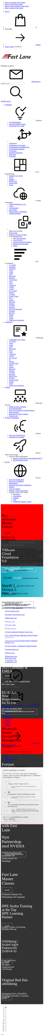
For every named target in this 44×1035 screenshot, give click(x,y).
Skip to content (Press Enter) (14, 8)
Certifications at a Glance (17, 339)
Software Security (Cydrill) (18, 235)
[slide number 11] (6, 1025)
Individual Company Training (18, 414)
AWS (11, 274)
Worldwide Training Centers (22, 502)
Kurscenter (12, 154)
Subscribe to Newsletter (16, 437)
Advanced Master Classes (17, 124)
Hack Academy (14, 412)
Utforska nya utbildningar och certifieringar (19, 568)
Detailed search (6, 101)
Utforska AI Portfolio (12, 640)
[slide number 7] (6, 1018)
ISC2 (10, 298)
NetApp (11, 304)
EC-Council (13, 291)
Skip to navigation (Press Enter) (15, 2)
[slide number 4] (6, 1012)
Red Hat (11, 313)
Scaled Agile (13, 183)
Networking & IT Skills (16, 126)
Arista (11, 271)
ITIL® (11, 177)
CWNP (11, 287)
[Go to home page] (16, 64)
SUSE (11, 316)
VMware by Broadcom (16, 320)
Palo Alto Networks (15, 309)
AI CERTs (12, 265)
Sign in (7, 11)
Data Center (13, 210)
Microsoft (12, 302)
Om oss (7, 462)
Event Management (15, 408)
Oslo (14, 500)
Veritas (11, 318)
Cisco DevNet (17, 240)
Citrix (11, 283)
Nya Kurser (13, 151)
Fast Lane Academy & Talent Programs (21, 410)
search (3, 83)
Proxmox (12, 311)
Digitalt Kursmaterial (16, 153)
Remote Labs (13, 416)
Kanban (11, 179)
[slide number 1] (6, 1007)
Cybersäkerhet (13, 208)
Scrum (11, 185)
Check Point (13, 280)
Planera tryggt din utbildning (14, 783)
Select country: (10, 47)
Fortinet (11, 293)
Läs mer (7, 533)
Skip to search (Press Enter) (14, 4)
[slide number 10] (6, 1023)
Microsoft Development (20, 244)
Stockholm (16, 494)
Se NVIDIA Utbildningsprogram (14, 854)
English (38, 45)
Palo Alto (12, 374)
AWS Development (19, 238)
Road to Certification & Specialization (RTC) (27, 458)
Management (13, 483)
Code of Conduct (14, 489)
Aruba (11, 272)
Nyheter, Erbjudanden (12, 418)
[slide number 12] (6, 1027)
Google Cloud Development (22, 242)
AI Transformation (15, 122)
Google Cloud (13, 296)
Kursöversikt (13, 233)
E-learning (12, 156)
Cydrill (11, 289)
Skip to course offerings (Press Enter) (17, 6)
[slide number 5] (6, 1014)
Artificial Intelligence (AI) (17, 204)
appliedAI (12, 269)
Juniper (11, 300)
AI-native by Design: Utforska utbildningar (18, 604)
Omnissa (12, 307)
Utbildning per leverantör (17, 145)
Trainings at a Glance (16, 176)
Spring (15, 246)
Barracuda (12, 276)
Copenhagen (17, 496)
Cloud (11, 206)
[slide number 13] (6, 1029)
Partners (11, 487)
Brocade (11, 278)
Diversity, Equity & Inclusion (18, 490)
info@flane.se (36, 81)
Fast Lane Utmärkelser (16, 481)
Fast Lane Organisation (16, 479)
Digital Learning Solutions (17, 407)
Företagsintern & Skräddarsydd (19, 147)
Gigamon (12, 294)
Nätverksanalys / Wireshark (18, 212)
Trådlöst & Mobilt (15, 213)
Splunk (11, 315)
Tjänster (7, 387)
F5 (10, 360)
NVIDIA (12, 305)
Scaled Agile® (13, 380)
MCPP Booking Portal (20, 460)
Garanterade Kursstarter (16, 149)
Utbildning (8, 105)
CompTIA (12, 285)
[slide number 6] (6, 1016)
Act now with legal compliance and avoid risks (19, 711)
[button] (18, 47)
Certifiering (8, 322)
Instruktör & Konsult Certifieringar (20, 485)
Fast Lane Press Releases (17, 435)
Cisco (11, 282)
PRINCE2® (13, 181)
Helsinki (16, 498)
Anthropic (12, 267)
